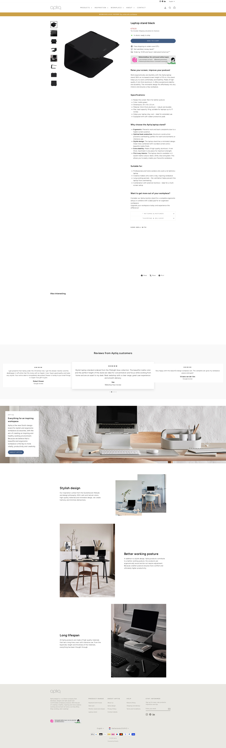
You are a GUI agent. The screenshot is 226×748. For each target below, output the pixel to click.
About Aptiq (16, 452)
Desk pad (91, 706)
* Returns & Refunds (153, 213)
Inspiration (101, 7)
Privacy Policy (112, 709)
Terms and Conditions (133, 709)
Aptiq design (112, 706)
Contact (141, 7)
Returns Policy (131, 702)
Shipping (142, 31)
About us (110, 702)
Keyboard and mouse (95, 702)
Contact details (112, 712)
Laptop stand (93, 712)
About (129, 7)
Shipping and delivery (133, 706)
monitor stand (150, 198)
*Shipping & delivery (153, 218)
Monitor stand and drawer (97, 709)
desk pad (152, 201)
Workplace (116, 7)
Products (85, 7)
